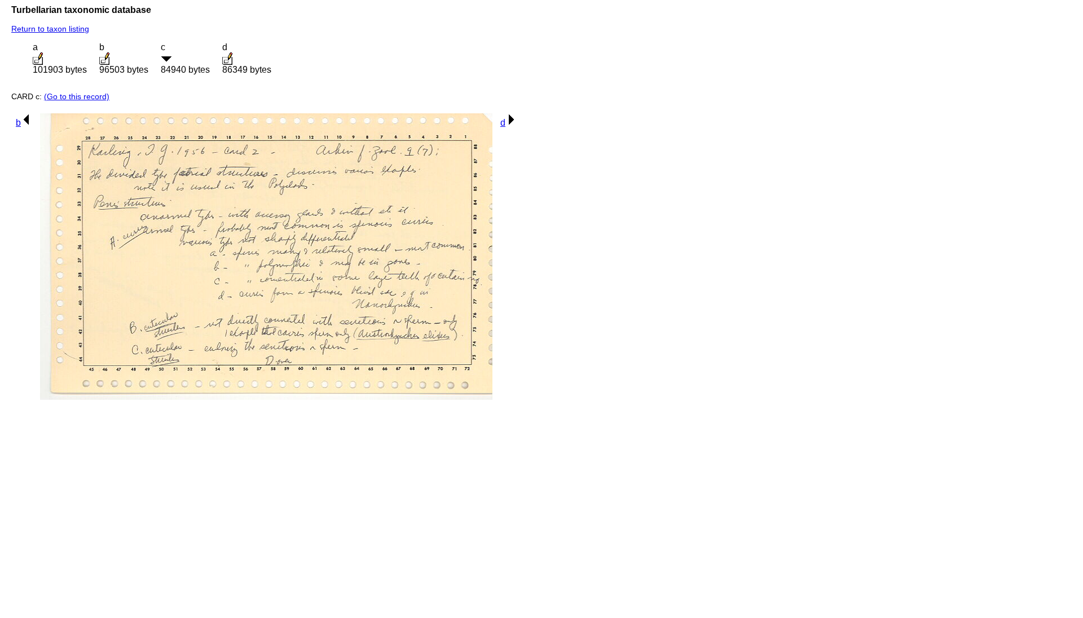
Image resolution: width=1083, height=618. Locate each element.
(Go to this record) (76, 96)
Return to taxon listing (50, 28)
